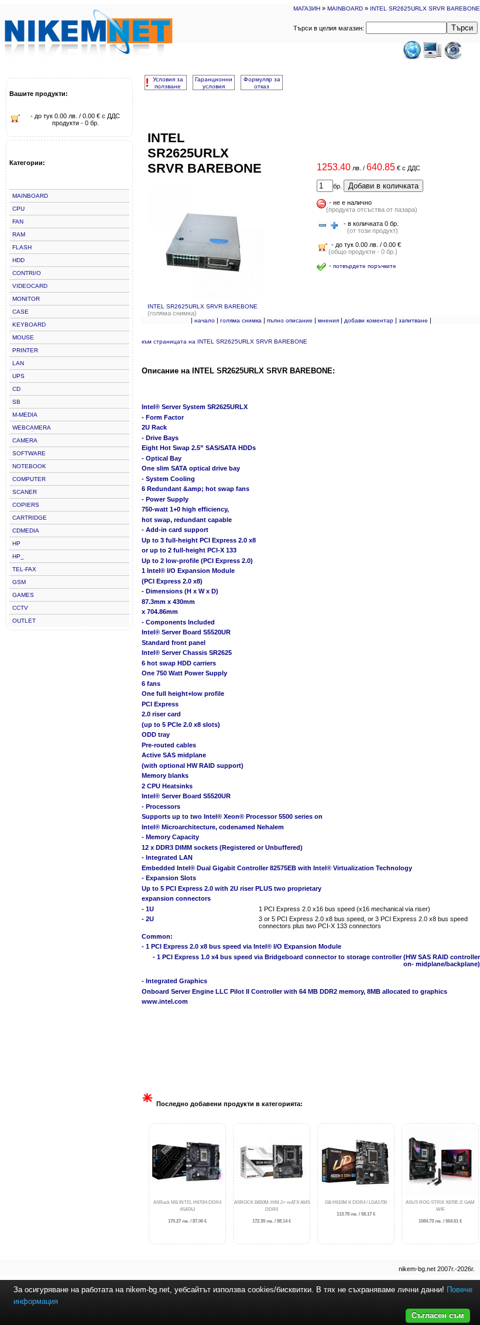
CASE (20, 311)
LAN (18, 363)
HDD (18, 260)
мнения (328, 320)
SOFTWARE (29, 453)
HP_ (18, 556)
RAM (18, 234)
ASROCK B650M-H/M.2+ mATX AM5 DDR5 (272, 1212)
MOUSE (23, 337)
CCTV (20, 608)
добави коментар (368, 320)
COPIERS (25, 505)
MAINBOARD (345, 8)
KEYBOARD (29, 324)
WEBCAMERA (31, 427)
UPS (18, 376)
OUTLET (24, 620)
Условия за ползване (168, 83)
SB (16, 402)
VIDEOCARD (29, 286)
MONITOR (26, 299)
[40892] (322, 226)
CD (16, 389)
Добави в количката (383, 185)
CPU (18, 208)
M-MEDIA (24, 414)
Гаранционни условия (213, 83)
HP (16, 543)
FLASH (22, 247)
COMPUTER (29, 479)
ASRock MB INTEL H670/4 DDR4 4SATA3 (187, 1212)
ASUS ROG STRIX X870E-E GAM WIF (440, 1212)
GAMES (23, 595)
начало (204, 320)
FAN (17, 221)
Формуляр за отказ (262, 83)
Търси (462, 27)
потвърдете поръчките (364, 266)
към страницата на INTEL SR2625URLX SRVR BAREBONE (224, 341)
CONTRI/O (26, 273)
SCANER (24, 492)
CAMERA (24, 440)
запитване (413, 320)
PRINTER (25, 350)
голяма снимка (241, 320)
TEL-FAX (24, 569)
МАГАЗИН (306, 8)
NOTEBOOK (29, 466)
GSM (19, 582)
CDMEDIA (25, 530)
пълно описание (290, 320)
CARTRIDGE (29, 517)
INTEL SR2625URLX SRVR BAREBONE (425, 8)
